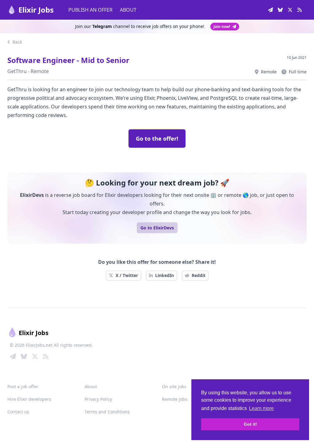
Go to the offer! (157, 138)
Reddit (198, 275)
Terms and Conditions (107, 412)
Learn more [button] (261, 408)
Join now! (221, 26)
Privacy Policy (98, 399)
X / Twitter (127, 275)
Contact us (18, 412)
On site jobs (174, 386)
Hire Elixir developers (29, 399)
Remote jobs (174, 399)
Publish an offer (90, 9)
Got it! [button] (250, 424)
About (128, 9)
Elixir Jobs (36, 10)
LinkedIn (164, 275)
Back (16, 42)
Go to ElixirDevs (157, 228)
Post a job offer (22, 386)
